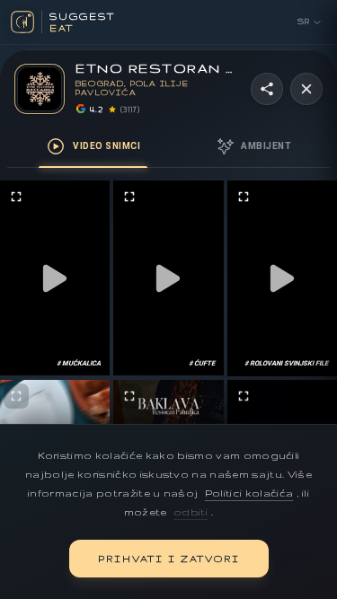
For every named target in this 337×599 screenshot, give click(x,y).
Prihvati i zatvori (169, 558)
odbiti (190, 512)
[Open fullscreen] (16, 196)
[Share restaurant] (267, 89)
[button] (55, 278)
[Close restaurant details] (306, 89)
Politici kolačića (249, 493)
